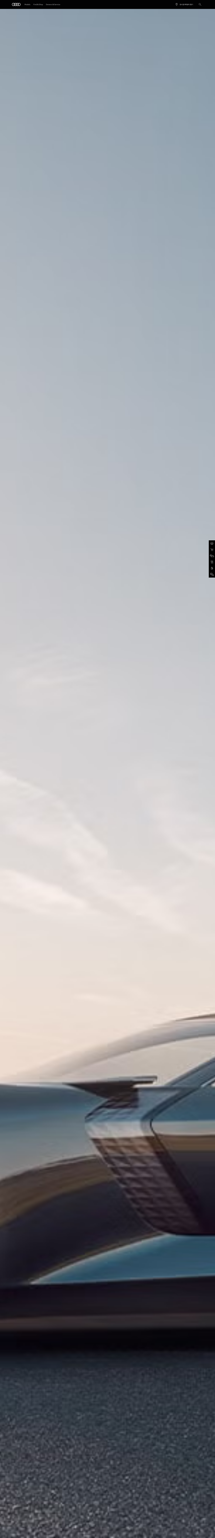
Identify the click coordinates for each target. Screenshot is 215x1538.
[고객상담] (212, 574)
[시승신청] (212, 543)
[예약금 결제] (212, 550)
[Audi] (16, 4)
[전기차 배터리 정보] (212, 568)
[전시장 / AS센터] (212, 556)
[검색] (200, 4)
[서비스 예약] (212, 562)
